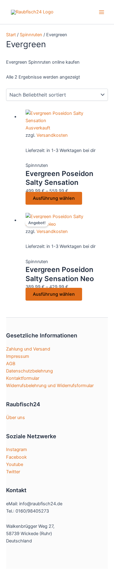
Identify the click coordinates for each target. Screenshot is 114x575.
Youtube (14, 464)
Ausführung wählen (54, 198)
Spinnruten (31, 34)
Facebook (16, 457)
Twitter (13, 471)
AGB (10, 363)
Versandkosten (52, 135)
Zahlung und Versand (28, 349)
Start (11, 34)
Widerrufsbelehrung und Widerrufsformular (50, 385)
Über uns (15, 417)
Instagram (16, 449)
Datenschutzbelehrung (29, 371)
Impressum (17, 356)
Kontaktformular (22, 378)
